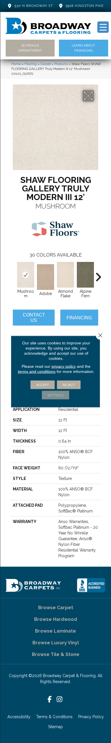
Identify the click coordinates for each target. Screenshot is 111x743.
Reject (69, 385)
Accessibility (18, 716)
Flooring (30, 64)
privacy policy (64, 366)
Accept (42, 385)
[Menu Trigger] (103, 27)
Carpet (45, 64)
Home (16, 64)
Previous (13, 274)
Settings (55, 395)
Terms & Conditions (54, 716)
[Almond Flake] (65, 275)
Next (98, 274)
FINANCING (79, 317)
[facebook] (50, 699)
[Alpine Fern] (85, 275)
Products (61, 64)
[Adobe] (46, 277)
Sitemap (55, 726)
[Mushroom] (26, 275)
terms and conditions (37, 371)
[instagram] (60, 699)
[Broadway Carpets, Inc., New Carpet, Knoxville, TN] (91, 585)
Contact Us (34, 317)
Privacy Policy (91, 716)
